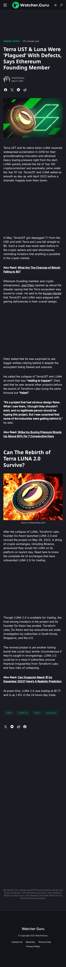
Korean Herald (52, 293)
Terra (37, 712)
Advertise (30, 942)
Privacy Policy (33, 946)
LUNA (9, 712)
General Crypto (11, 41)
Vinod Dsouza (18, 77)
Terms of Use (44, 942)
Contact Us (17, 942)
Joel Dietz (27, 285)
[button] (5, 5)
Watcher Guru (33, 929)
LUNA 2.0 (23, 712)
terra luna (51, 712)
